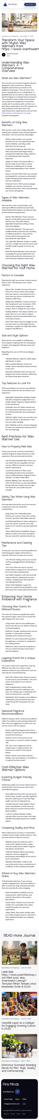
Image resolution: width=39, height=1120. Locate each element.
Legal (23, 1114)
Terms (18, 1114)
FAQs (24, 1099)
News (17, 1099)
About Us (6, 1114)
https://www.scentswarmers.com (14, 113)
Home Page (8, 1099)
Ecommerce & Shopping (10, 36)
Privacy (13, 1114)
